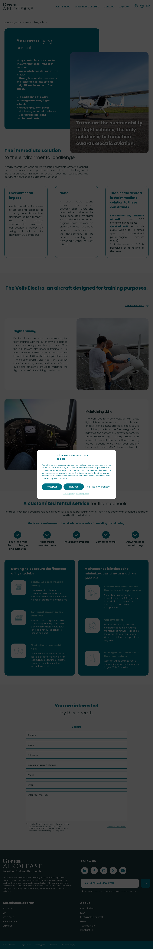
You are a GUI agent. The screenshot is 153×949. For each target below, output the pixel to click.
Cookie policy (69, 493)
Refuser (73, 486)
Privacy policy (82, 493)
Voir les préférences (98, 486)
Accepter (52, 486)
